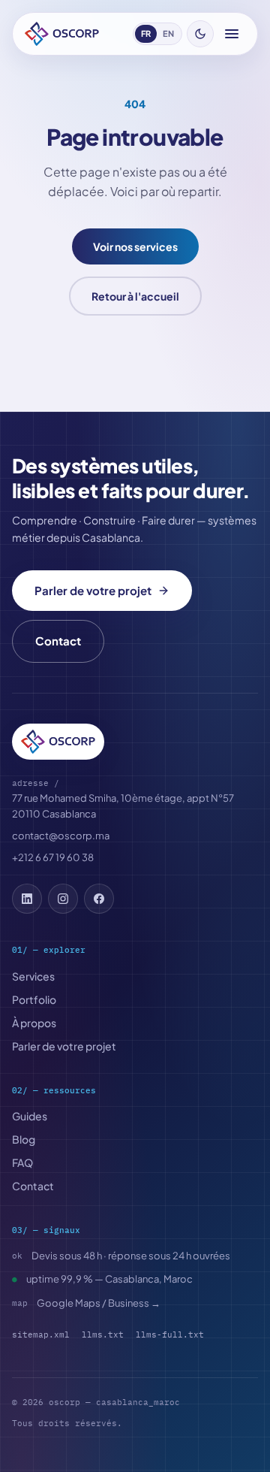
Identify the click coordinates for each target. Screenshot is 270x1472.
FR (146, 33)
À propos (34, 1022)
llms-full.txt (170, 1334)
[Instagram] (63, 899)
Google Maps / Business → (98, 1303)
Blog (23, 1139)
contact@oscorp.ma (61, 836)
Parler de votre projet (93, 590)
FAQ (22, 1162)
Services (33, 976)
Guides (29, 1116)
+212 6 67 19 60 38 (53, 857)
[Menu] (231, 33)
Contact (58, 640)
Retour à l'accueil (135, 296)
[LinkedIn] (27, 899)
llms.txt (103, 1334)
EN (168, 33)
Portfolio (34, 999)
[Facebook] (99, 899)
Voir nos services (135, 246)
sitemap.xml (41, 1334)
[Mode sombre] (200, 33)
